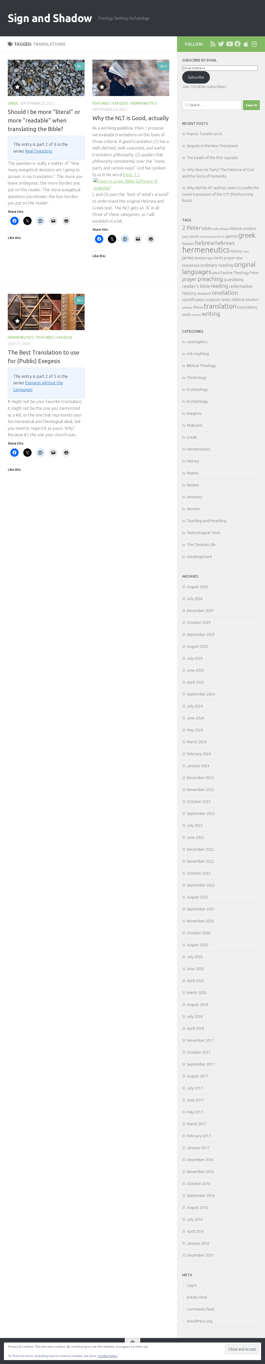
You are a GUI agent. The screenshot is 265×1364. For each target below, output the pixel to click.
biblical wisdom (243, 229)
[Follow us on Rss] (213, 44)
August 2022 (197, 897)
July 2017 (195, 1088)
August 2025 (197, 646)
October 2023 (198, 801)
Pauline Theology (234, 273)
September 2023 (201, 813)
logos (210, 258)
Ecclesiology (197, 389)
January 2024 (198, 765)
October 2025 (198, 622)
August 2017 (197, 1076)
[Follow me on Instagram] (254, 44)
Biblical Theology (201, 365)
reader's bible (196, 286)
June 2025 (195, 670)
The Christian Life (201, 544)
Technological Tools (204, 532)
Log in (192, 1285)
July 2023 (195, 825)
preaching (210, 279)
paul (215, 273)
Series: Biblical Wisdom (240, 300)
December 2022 (200, 849)
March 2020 (196, 992)
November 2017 (200, 1040)
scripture (212, 300)
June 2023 (195, 837)
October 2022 (198, 873)
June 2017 (195, 1100)
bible (207, 228)
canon (194, 236)
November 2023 (200, 789)
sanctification (193, 300)
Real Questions (38, 151)
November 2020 (200, 921)
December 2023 (200, 777)
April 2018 (195, 1028)
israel (245, 251)
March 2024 (196, 742)
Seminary (194, 497)
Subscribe (196, 77)
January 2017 (198, 1147)
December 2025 (200, 610)
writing (211, 313)
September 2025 (201, 634)
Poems (192, 473)
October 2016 (198, 1183)
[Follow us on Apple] (246, 44)
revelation (225, 292)
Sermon (193, 509)
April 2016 (195, 1231)
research (204, 293)
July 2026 (195, 598)
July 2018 (195, 1016)
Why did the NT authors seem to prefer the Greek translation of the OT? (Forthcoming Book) (220, 194)
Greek (13, 103)
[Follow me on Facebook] (237, 44)
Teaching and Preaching (206, 521)
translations (247, 307)
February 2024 (199, 754)
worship (196, 314)
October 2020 (198, 933)
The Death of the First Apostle (212, 157)
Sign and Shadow (50, 18)
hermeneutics (206, 249)
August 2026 (197, 586)
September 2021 (201, 909)
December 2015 (200, 1255)
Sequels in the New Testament (212, 146)
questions (234, 279)
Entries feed (197, 1297)
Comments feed (200, 1309)
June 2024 (195, 718)
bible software (221, 228)
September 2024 (201, 694)
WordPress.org (199, 1321)
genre (232, 236)
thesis (198, 307)
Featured (101, 103)
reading (219, 286)
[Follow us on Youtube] (229, 44)
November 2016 (200, 1171)
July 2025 (195, 658)
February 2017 (199, 1136)
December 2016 (200, 1159)
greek (246, 235)
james (188, 257)
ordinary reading (216, 265)
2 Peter (191, 227)
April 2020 (195, 980)
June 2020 (195, 968)
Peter (254, 273)
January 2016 (198, 1243)
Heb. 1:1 (132, 174)
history (236, 251)
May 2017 (195, 1112)
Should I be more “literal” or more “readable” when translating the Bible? (44, 120)
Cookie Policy (107, 1356)
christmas (205, 236)
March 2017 (196, 1124)
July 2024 (195, 706)
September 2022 (201, 885)
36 (165, 66)
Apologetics (197, 341)
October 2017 (198, 1052)
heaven (188, 244)
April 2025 (195, 682)
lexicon (201, 258)
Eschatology (197, 401)
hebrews (225, 243)
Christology (196, 377)
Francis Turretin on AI (204, 134)
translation (220, 306)
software (187, 307)
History (193, 461)
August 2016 (197, 1207)
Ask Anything (198, 353)
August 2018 (197, 1004)
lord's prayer (224, 258)
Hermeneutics (144, 103)
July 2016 (195, 1219)
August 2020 (197, 945)
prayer (189, 279)
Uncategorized (199, 556)
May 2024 (195, 730)
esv (223, 236)
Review (193, 485)
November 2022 (200, 861)
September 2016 (201, 1195)
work (186, 314)
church (216, 236)
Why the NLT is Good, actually (130, 118)
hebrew (205, 243)
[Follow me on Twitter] (221, 44)
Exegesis (120, 103)
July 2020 (195, 956)
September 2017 (201, 1064)
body (185, 236)
